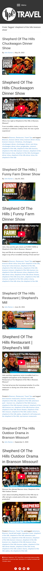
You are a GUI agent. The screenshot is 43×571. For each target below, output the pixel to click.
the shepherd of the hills (29, 281)
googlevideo (25, 146)
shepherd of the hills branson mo (26, 270)
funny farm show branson (11, 266)
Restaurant (20, 137)
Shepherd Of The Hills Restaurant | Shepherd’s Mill (20, 298)
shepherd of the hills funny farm (13, 277)
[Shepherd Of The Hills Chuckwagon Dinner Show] (18, 65)
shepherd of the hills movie (25, 546)
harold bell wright (15, 533)
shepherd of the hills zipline (11, 414)
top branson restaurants (28, 416)
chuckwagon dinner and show (27, 144)
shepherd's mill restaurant (31, 414)
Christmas (18, 142)
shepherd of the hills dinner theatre (27, 274)
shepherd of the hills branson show (14, 272)
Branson (12, 137)
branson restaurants (28, 398)
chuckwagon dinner (9, 144)
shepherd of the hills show (11, 281)
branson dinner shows (32, 140)
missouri (33, 146)
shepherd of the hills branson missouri (15, 151)
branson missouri (8, 142)
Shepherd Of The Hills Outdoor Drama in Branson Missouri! (18, 433)
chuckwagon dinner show (11, 146)
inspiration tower (27, 533)
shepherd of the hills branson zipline (14, 544)
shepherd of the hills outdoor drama (21, 279)
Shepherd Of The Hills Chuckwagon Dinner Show (18, 43)
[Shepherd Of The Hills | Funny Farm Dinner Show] (18, 191)
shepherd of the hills (9, 148)
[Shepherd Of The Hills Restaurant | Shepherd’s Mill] (18, 320)
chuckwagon (27, 142)
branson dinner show (16, 140)
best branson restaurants (11, 398)
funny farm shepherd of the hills (29, 263)
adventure (35, 531)
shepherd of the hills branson (27, 148)
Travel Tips (28, 137)
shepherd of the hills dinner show (22, 155)
